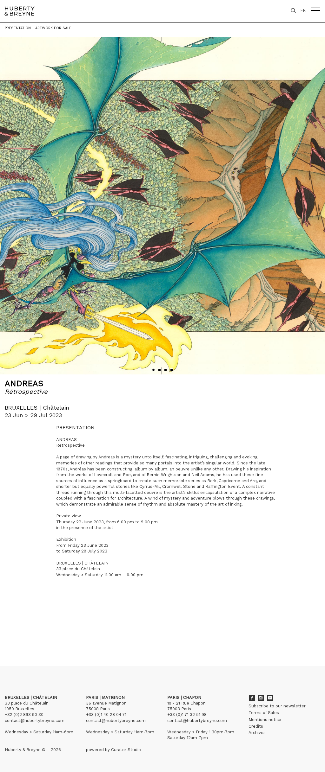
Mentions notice (265, 719)
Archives (257, 732)
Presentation (18, 28)
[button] (153, 370)
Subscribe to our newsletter (277, 706)
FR (303, 10)
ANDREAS (24, 383)
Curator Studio (126, 749)
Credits (256, 726)
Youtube (270, 698)
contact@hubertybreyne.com (34, 720)
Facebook (252, 698)
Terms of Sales (264, 712)
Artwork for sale (53, 28)
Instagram (261, 698)
